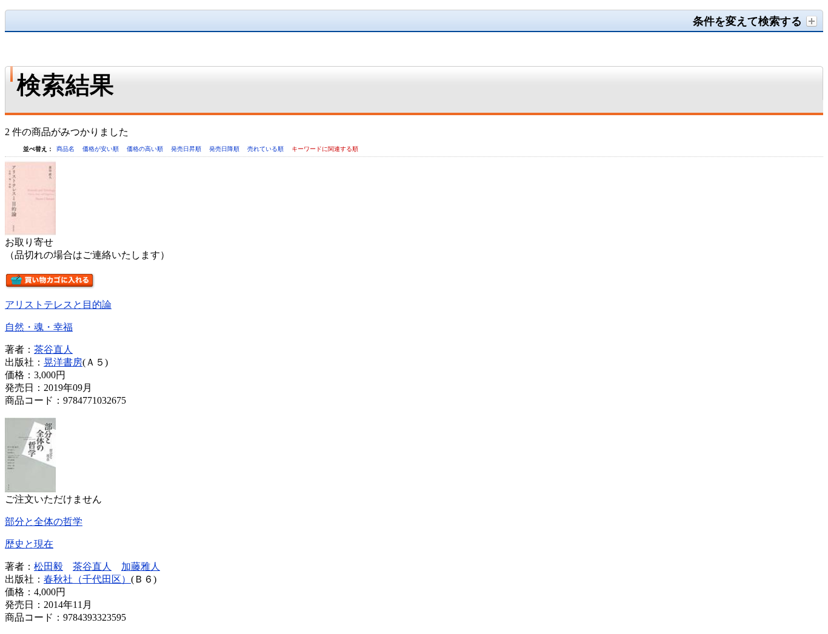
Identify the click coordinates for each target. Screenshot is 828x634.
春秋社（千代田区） (87, 579)
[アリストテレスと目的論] (30, 233)
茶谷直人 (53, 349)
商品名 (66, 148)
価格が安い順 (101, 148)
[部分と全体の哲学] (30, 490)
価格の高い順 (146, 148)
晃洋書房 (63, 362)
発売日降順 (225, 148)
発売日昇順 (187, 148)
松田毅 (48, 566)
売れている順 (266, 148)
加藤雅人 (140, 566)
